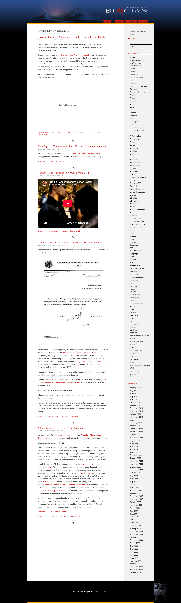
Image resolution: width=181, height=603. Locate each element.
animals (133, 57)
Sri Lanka (134, 324)
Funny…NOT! (135, 183)
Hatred (132, 207)
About (119, 22)
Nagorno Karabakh (137, 268)
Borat (132, 107)
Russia (132, 309)
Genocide (134, 186)
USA (132, 356)
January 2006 (135, 564)
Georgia (133, 195)
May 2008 (134, 482)
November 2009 (136, 432)
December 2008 (136, 461)
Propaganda (135, 298)
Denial (132, 142)
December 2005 (136, 567)
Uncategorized (86, 132)
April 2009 (134, 449)
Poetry (132, 289)
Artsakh (133, 83)
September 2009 (136, 437)
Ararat (132, 69)
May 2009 (134, 446)
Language (134, 254)
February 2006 (136, 561)
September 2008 (136, 470)
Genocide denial (136, 189)
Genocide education (138, 192)
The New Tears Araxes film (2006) (75, 55)
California (133, 110)
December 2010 (136, 408)
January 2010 (135, 426)
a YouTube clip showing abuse (55, 491)
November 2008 (136, 464)
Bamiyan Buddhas (137, 92)
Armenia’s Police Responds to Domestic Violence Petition (70, 242)
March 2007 (134, 523)
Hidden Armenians (137, 210)
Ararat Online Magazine (63, 435)
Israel (132, 239)
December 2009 (136, 429)
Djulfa (144, 22)
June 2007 (134, 514)
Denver (133, 145)
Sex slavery (135, 315)
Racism (133, 301)
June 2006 (134, 549)
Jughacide (134, 245)
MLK (132, 262)
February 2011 (135, 402)
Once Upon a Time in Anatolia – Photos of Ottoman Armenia (72, 146)
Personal (133, 286)
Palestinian (134, 280)
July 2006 (134, 546)
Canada (133, 113)
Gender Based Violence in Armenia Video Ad (63, 172)
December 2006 (136, 531)
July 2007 (134, 511)
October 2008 (135, 467)
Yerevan (133, 374)
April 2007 (134, 520)
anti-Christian (135, 63)
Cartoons (133, 116)
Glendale (133, 198)
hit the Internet (49, 482)
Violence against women (58, 231)
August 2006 (135, 543)
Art (131, 80)
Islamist (133, 236)
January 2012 (135, 388)
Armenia (41, 416)
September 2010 (136, 417)
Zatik (132, 377)
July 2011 (134, 391)
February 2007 (136, 526)
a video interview (87, 473)
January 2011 (135, 405)
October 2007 (135, 502)
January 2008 (135, 493)
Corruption (134, 127)
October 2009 (135, 435)
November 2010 (136, 411)
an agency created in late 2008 (88, 361)
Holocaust (134, 216)
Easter (132, 157)
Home (106, 22)
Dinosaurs (134, 148)
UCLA (132, 347)
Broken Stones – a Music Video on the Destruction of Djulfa (71, 37)
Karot (132, 248)
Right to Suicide (136, 304)
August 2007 (135, 508)
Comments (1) (75, 231)
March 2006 (134, 558)
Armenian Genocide (138, 77)
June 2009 (134, 443)
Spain (132, 318)
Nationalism (134, 274)
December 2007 (136, 496)
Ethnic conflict (136, 166)
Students (133, 330)
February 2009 (136, 455)
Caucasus (134, 119)
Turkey (52, 161)
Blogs (132, 104)
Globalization (135, 201)
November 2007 (136, 499)
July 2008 (134, 476)
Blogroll (133, 101)
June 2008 (134, 479)
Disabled (133, 151)
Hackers (133, 204)
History (133, 213)
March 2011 (134, 399)
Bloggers (133, 98)
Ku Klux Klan (135, 251)
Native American (136, 277)
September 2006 (136, 540)
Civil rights (134, 122)
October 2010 (135, 414)
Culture (133, 133)
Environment (135, 163)
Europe (133, 169)
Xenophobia (134, 371)
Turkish (133, 345)
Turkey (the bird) (136, 342)
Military (133, 260)
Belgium (133, 95)
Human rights (135, 218)
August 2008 (135, 473)
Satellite (133, 312)
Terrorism (133, 333)
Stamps (133, 327)
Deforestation (135, 136)
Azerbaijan (134, 89)
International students (138, 224)
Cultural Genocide (45, 132)
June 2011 (134, 393)
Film (131, 174)
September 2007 (136, 505)
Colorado (133, 124)
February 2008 (136, 490)
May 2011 (134, 396)
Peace (132, 283)
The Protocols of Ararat (139, 336)
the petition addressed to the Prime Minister (81, 353)
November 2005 (136, 570)
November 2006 (136, 534)
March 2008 (134, 487)
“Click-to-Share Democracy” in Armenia (60, 428)
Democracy (52, 516)
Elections (133, 160)
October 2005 (135, 573)
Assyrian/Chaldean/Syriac (140, 86)
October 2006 (135, 537)
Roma (132, 306)
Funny (132, 180)
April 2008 (134, 484)
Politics (133, 292)
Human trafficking (137, 221)
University (134, 353)
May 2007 (134, 517)
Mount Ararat (135, 265)
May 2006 (134, 552)
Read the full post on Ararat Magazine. (53, 512)
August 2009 (135, 440)
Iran (131, 230)
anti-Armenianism (137, 60)
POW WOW (135, 295)
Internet (64, 516)
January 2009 (135, 458)
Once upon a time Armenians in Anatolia (83, 154)
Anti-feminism (135, 66)
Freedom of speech (138, 177)
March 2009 (134, 452)
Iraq (131, 233)
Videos (98, 132)
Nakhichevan (71, 132)
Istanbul (133, 242)
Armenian (41, 161)
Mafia (132, 257)
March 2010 (134, 420)
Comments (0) (43, 135)
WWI (132, 368)
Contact (131, 22)
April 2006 (134, 555)
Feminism (134, 171)
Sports (132, 321)
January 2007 (135, 529)
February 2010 (136, 423)
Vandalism (134, 359)
